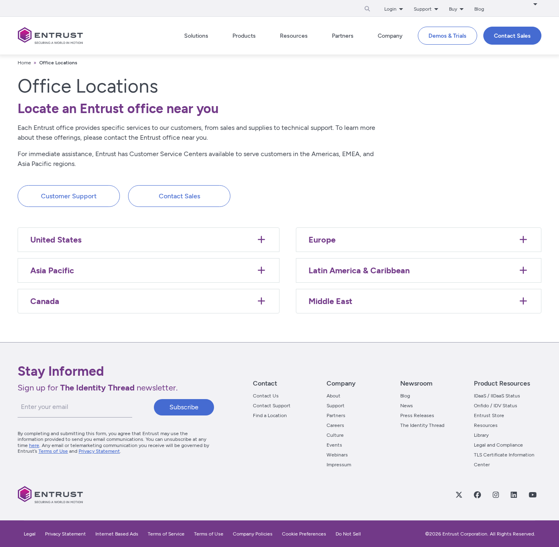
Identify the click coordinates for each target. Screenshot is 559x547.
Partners (336, 415)
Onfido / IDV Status (495, 406)
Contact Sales (179, 196)
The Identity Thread (422, 425)
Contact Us (266, 396)
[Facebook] (477, 494)
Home (24, 63)
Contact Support (272, 406)
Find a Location (270, 415)
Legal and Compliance (498, 445)
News (406, 406)
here (34, 445)
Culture (335, 435)
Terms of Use (53, 451)
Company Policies (253, 534)
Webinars (337, 455)
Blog (479, 9)
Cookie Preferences (304, 534)
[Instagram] (495, 494)
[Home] (50, 36)
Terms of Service (166, 534)
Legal (30, 534)
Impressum (339, 465)
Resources (486, 425)
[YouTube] (532, 494)
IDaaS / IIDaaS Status (497, 396)
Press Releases (417, 415)
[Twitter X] (459, 494)
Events (334, 445)
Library (481, 435)
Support (336, 406)
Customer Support (69, 196)
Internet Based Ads (116, 534)
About (333, 396)
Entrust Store (489, 415)
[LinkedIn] (513, 494)
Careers (335, 425)
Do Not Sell (348, 534)
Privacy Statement (99, 451)
